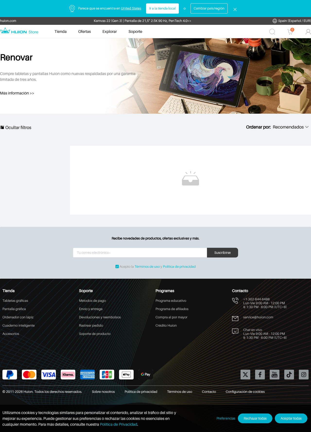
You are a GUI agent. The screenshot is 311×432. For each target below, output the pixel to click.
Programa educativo (171, 301)
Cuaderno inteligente (18, 325)
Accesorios (10, 334)
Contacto (209, 392)
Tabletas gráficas (15, 301)
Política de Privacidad (118, 424)
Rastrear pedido (91, 325)
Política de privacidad (179, 267)
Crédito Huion (166, 325)
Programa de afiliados (172, 309)
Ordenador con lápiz (18, 317)
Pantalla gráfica (14, 309)
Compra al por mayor (171, 317)
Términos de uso (147, 267)
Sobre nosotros (103, 392)
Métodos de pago (92, 301)
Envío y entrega (91, 309)
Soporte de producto (95, 334)
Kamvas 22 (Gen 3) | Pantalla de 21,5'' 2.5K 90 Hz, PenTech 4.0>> (142, 21)
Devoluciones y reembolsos (100, 317)
